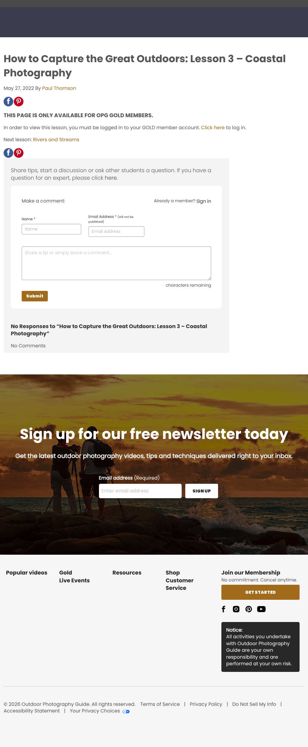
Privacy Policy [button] (206, 704)
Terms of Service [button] (160, 704)
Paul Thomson (59, 88)
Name (28, 219)
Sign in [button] (203, 201)
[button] (8, 101)
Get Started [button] (260, 592)
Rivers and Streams (56, 139)
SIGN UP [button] (201, 491)
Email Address (110, 219)
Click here (213, 127)
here (111, 178)
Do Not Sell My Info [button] (254, 704)
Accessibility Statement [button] (32, 711)
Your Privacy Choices (95, 711)
